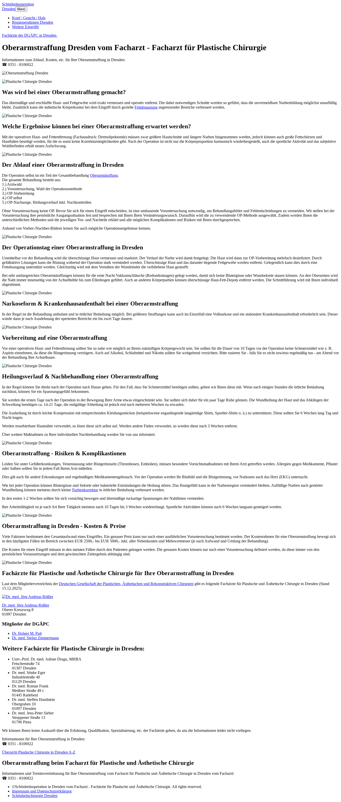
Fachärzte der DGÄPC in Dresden (29, 35)
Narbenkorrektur (85, 490)
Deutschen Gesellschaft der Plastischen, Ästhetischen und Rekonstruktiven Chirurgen (126, 584)
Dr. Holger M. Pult (27, 633)
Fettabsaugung (146, 107)
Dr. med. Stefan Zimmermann (35, 638)
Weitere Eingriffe (25, 27)
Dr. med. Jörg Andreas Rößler (25, 605)
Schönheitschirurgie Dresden (34, 796)
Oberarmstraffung (104, 175)
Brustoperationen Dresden (32, 22)
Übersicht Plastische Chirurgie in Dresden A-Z (38, 752)
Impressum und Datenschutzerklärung (42, 791)
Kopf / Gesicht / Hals (28, 18)
